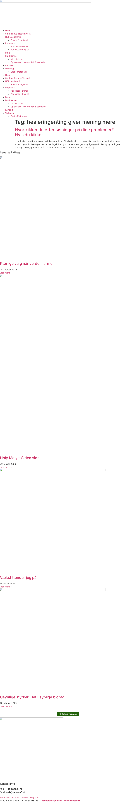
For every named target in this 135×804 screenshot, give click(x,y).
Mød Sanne (10, 56)
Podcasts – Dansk (19, 46)
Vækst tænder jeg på (18, 577)
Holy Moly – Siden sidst (20, 458)
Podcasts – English (20, 49)
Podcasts (10, 43)
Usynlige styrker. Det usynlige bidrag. (33, 697)
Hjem (7, 30)
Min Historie (17, 59)
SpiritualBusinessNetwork (18, 33)
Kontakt (9, 65)
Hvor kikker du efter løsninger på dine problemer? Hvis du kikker (64, 132)
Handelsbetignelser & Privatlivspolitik (61, 800)
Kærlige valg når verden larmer (27, 263)
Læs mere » (6, 272)
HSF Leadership (13, 37)
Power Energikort (19, 40)
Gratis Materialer (19, 71)
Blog (7, 52)
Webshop (10, 68)
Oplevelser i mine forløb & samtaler (28, 62)
